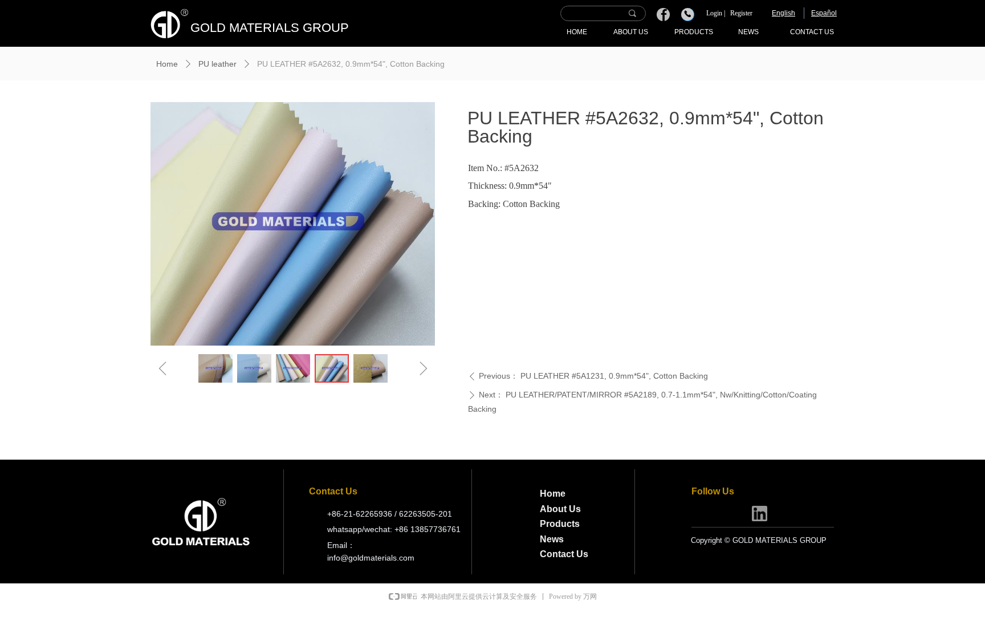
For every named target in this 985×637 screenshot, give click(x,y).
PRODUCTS (693, 32)
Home (167, 63)
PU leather (217, 63)
